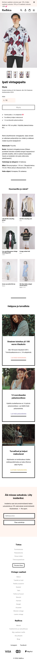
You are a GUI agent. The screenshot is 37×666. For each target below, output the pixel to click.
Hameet (18, 601)
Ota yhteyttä (18, 636)
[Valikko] (34, 10)
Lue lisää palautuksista (18, 414)
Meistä (18, 625)
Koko (3, 96)
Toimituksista (18, 549)
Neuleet (18, 587)
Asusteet (18, 607)
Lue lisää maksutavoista (18, 470)
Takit (18, 590)
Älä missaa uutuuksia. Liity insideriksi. (18, 497)
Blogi (18, 639)
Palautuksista (18, 553)
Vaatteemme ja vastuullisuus (18, 629)
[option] (9, 74)
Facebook (23, 645)
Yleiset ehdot (18, 556)
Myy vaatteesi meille (18, 632)
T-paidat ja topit (18, 580)
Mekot (19, 577)
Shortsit (18, 597)
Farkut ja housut (18, 594)
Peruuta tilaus (18, 565)
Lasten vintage (18, 614)
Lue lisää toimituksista (18, 358)
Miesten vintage (18, 611)
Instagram (14, 645)
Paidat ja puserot (18, 583)
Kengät (18, 604)
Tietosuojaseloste (18, 559)
